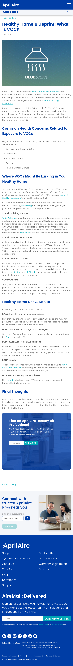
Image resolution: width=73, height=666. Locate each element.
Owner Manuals (49, 558)
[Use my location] (27, 518)
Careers (44, 569)
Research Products (9, 656)
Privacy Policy (43, 624)
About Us (8, 564)
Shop (5, 553)
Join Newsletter (57, 619)
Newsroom (9, 580)
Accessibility (39, 656)
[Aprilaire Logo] (16, 546)
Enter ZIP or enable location (13, 514)
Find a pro (30, 443)
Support (7, 585)
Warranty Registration (53, 564)
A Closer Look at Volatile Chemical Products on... (38, 645)
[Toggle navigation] (69, 4)
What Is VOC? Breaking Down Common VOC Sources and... (42, 647)
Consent (58, 656)
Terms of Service (57, 624)
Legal (30, 656)
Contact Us (46, 553)
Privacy (22, 656)
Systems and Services (16, 558)
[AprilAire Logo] (10, 5)
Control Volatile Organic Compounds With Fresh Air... (40, 643)
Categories (10, 12)
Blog (5, 574)
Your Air (7, 569)
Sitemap (49, 656)
